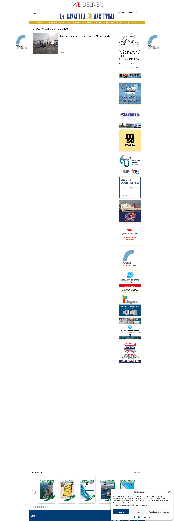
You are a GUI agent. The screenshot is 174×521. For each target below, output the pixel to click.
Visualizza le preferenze (159, 512)
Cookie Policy (136, 517)
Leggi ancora (130, 56)
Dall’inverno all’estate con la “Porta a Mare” (87, 36)
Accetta (121, 512)
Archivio (137, 472)
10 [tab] (52, 507)
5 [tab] (127, 63)
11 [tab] (54, 507)
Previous (34, 492)
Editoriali (132, 22)
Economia (87, 22)
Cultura (110, 22)
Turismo (99, 22)
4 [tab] (125, 63)
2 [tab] (121, 63)
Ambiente (41, 22)
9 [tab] (50, 507)
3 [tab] (123, 63)
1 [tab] (119, 63)
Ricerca (76, 22)
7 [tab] (131, 63)
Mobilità (53, 22)
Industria (64, 22)
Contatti (128, 13)
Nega (138, 512)
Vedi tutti (134, 67)
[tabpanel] (130, 56)
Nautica (121, 22)
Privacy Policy (146, 517)
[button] (169, 492)
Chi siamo (120, 13)
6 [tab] (129, 63)
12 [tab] (56, 507)
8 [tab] (134, 63)
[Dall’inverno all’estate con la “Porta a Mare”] (45, 43)
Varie (62, 52)
